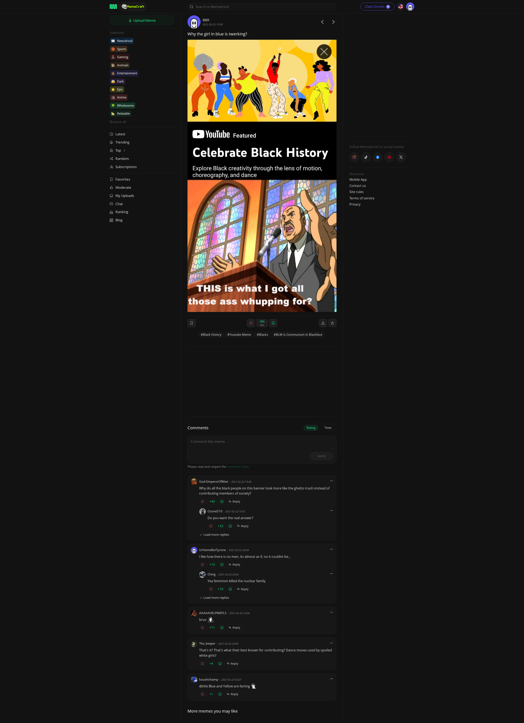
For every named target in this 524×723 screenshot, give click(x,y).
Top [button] (118, 150)
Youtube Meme (240, 334)
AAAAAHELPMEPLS (212, 613)
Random (122, 158)
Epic (117, 89)
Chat (119, 203)
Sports (118, 49)
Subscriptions (126, 166)
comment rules (237, 466)
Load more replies (216, 534)
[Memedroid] (113, 6)
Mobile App (358, 179)
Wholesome (122, 105)
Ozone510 (215, 511)
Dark (117, 81)
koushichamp (208, 679)
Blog (118, 220)
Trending (122, 142)
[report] (323, 323)
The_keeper (207, 643)
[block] (332, 323)
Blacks (263, 334)
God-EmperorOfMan (213, 481)
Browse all (118, 121)
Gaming (119, 57)
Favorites (122, 179)
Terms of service (361, 198)
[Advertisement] (380, 76)
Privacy (354, 204)
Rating (311, 428)
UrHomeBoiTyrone (212, 550)
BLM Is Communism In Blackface (299, 334)
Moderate (123, 187)
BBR (206, 20)
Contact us (357, 185)
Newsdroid (121, 41)
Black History (212, 334)
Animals (120, 65)
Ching (211, 574)
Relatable (120, 113)
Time (327, 428)
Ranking (121, 211)
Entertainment (124, 73)
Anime (118, 97)
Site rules (356, 192)
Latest (120, 134)
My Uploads (124, 195)
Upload (144, 20)
